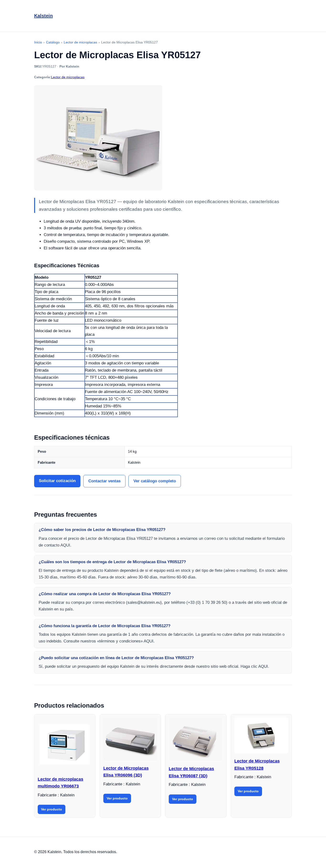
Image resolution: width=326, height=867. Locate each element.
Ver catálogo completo (154, 481)
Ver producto (51, 809)
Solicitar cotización (57, 480)
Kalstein (43, 15)
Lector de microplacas (67, 77)
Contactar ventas (104, 481)
